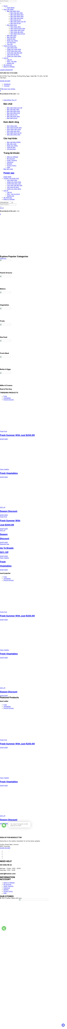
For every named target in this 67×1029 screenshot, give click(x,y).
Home (5, 6)
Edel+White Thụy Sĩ (9, 100)
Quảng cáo (10, 63)
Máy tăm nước (11, 35)
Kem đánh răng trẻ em (17, 34)
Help (8, 167)
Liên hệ (5, 58)
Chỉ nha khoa (11, 42)
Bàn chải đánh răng (13, 11)
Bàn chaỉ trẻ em (15, 23)
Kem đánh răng (12, 25)
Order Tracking (12, 160)
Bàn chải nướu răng (16, 18)
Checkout (10, 162)
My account (11, 158)
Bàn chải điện (11, 37)
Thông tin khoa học (9, 46)
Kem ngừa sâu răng (16, 32)
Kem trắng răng (15, 27)
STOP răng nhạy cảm (14, 51)
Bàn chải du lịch (15, 20)
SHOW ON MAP (5, 81)
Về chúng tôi (7, 65)
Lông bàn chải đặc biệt (14, 53)
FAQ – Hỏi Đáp (12, 61)
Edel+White (10, 8)
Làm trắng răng (12, 47)
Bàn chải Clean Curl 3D (18, 21)
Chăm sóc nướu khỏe (14, 49)
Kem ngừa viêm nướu (17, 30)
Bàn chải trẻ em (12, 118)
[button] (0, 90)
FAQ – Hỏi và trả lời (13, 194)
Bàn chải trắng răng (16, 14)
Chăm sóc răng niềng (14, 56)
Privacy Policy (11, 165)
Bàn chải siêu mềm (16, 13)
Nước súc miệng (12, 40)
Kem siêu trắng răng (13, 134)
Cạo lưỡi (10, 44)
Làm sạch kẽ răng (13, 54)
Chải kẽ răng (11, 39)
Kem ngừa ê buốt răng (17, 28)
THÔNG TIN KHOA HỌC (11, 178)
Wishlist (9, 164)
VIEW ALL (3, 258)
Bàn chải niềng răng (16, 16)
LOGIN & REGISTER (6, 70)
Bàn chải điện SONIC (14, 142)
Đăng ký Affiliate (9, 67)
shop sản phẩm (8, 9)
